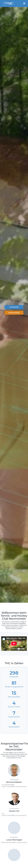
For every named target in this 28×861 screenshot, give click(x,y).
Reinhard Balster (14, 782)
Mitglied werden (14, 313)
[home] (8, 3)
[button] (24, 3)
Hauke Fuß (14, 811)
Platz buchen (14, 307)
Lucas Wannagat (14, 840)
